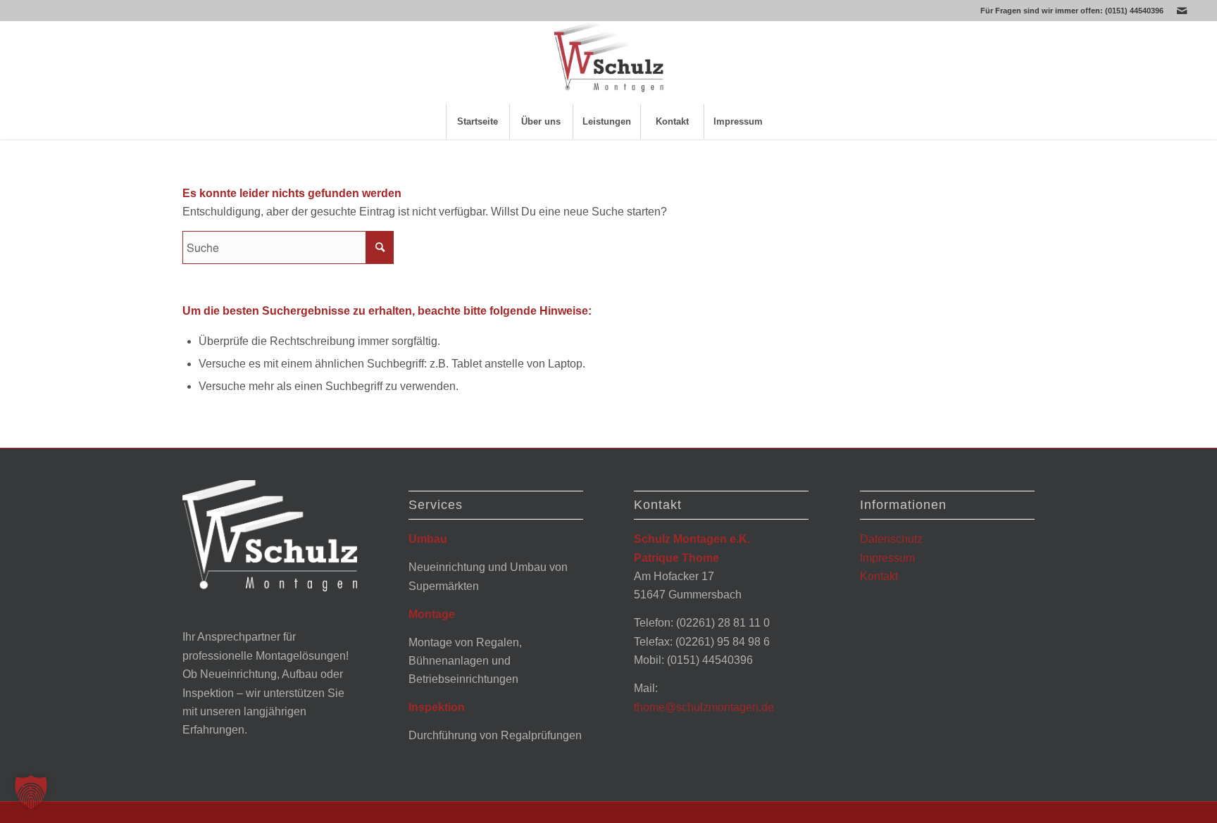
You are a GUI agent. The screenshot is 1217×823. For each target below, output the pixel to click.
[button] (31, 792)
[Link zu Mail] (1181, 10)
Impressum (887, 558)
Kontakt (879, 576)
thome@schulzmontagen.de (704, 707)
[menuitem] (477, 121)
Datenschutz (891, 539)
